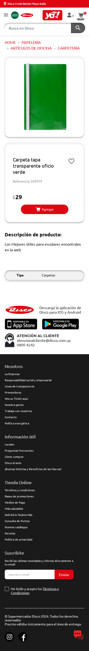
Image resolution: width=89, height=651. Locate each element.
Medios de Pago (15, 502)
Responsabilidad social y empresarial (28, 380)
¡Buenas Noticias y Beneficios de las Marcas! (33, 469)
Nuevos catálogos (16, 527)
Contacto (11, 417)
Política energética (17, 423)
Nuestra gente (14, 404)
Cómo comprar (14, 456)
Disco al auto (13, 462)
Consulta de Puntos (17, 520)
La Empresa (12, 373)
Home (10, 42)
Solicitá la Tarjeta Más (18, 514)
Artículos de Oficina (31, 48)
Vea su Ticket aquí (16, 398)
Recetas (10, 533)
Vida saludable (14, 508)
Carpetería (69, 48)
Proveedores (13, 392)
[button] (6, 15)
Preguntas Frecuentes (19, 450)
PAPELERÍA (31, 42)
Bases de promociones (19, 496)
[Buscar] (78, 28)
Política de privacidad (18, 539)
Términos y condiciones (20, 490)
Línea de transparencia (19, 386)
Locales (9, 444)
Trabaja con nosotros (18, 410)
